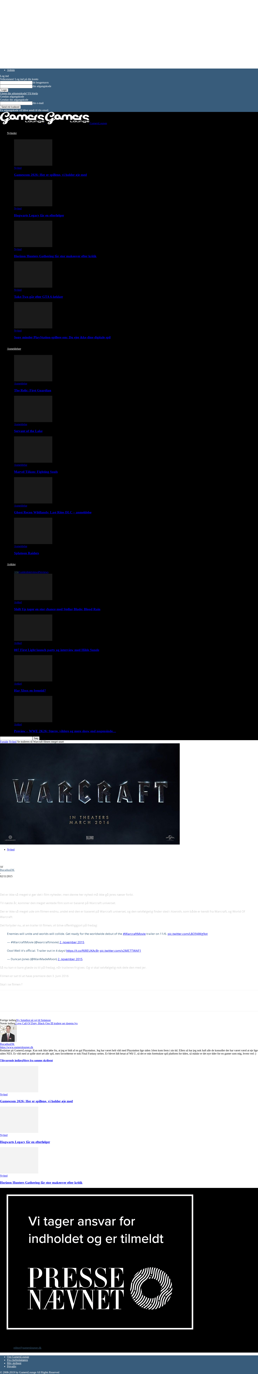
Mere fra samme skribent (38, 1060)
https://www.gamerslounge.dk (16, 1047)
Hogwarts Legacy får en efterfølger (39, 215)
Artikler (11, 564)
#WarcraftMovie (134, 934)
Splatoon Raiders (26, 553)
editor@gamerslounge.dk (27, 1347)
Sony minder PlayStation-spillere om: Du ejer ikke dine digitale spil (62, 337)
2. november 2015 (71, 942)
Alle (16, 572)
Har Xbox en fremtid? (30, 690)
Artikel (18, 602)
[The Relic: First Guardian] (33, 380)
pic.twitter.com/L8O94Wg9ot (188, 934)
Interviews (32, 572)
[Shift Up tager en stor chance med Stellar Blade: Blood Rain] (33, 599)
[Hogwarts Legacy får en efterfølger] (33, 205)
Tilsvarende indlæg (11, 1060)
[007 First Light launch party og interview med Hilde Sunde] (33, 639)
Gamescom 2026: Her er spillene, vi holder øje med (50, 175)
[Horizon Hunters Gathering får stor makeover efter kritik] (33, 246)
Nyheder (12, 133)
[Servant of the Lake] (33, 421)
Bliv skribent (14, 1363)
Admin (11, 70)
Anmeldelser (14, 348)
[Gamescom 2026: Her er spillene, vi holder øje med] (33, 164)
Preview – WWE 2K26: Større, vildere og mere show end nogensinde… (65, 731)
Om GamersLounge (18, 1356)
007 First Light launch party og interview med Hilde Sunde (56, 650)
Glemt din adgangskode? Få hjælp (19, 93)
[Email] (43, 881)
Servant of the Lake (28, 431)
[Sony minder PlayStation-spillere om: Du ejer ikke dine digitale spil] (33, 327)
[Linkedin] (56, 881)
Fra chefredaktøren (17, 1360)
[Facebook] (6, 881)
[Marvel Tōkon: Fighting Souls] (33, 461)
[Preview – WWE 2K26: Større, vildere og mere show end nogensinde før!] (33, 721)
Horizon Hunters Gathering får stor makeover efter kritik (55, 256)
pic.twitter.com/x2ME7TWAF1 (120, 951)
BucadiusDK (7, 869)
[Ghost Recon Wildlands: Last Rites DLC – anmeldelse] (33, 502)
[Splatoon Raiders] (33, 543)
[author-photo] (8, 1040)
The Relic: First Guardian (32, 390)
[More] (69, 881)
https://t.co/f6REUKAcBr (82, 951)
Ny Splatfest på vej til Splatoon (33, 1020)
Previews (43, 572)
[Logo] (22, 123)
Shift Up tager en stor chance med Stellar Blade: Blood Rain (57, 609)
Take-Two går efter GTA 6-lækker (38, 297)
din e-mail (38, 103)
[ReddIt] (31, 881)
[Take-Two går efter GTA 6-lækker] (33, 286)
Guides (23, 572)
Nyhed (18, 167)
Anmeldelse (20, 383)
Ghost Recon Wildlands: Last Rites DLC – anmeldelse (52, 512)
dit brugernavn (40, 82)
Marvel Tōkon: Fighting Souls (36, 472)
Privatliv (11, 1366)
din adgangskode (41, 86)
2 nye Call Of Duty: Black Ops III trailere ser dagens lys (46, 1023)
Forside (4, 741)
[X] (18, 881)
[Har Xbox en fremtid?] (33, 680)
